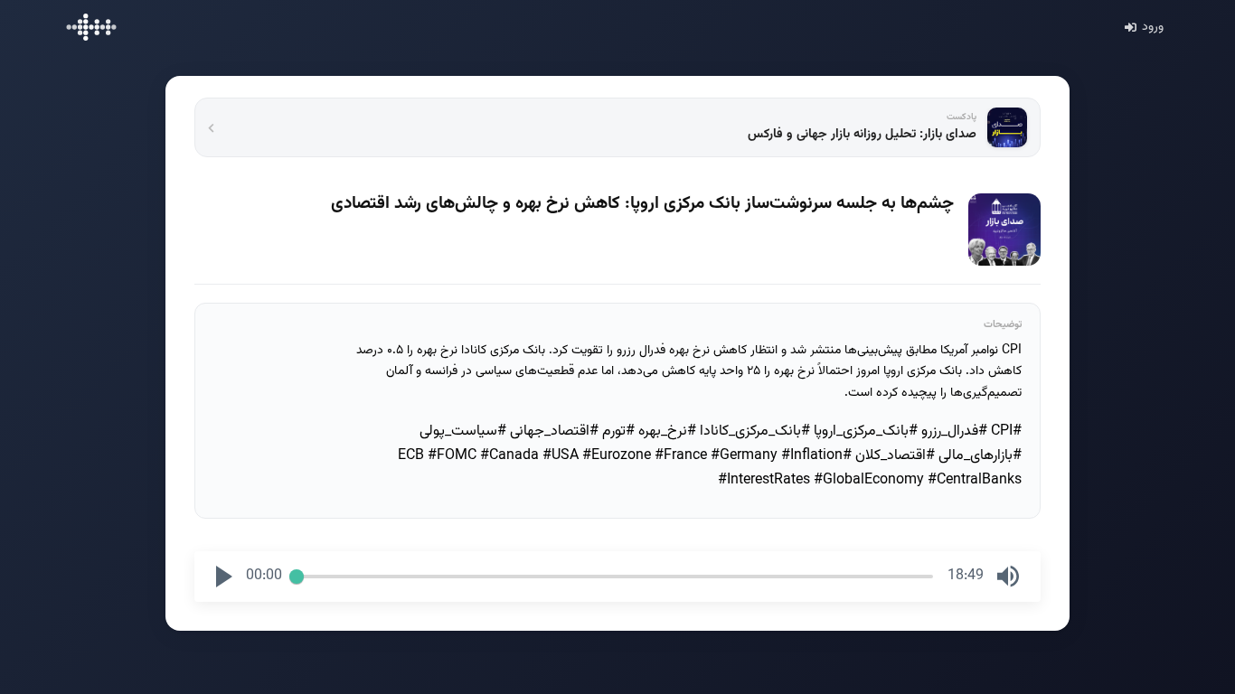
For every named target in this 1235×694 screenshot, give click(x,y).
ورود (1153, 27)
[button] (224, 576)
